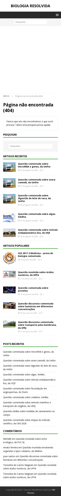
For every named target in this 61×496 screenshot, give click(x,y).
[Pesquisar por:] (30, 21)
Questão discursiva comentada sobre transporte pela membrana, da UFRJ (37, 325)
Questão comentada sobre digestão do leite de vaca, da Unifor (34, 198)
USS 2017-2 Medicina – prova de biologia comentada (35, 254)
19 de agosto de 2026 (29, 220)
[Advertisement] (30, 61)
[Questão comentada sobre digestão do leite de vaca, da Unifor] (9, 199)
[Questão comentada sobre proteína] (9, 290)
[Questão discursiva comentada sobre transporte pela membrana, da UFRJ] (9, 324)
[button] (56, 14)
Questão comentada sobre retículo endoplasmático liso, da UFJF (38, 231)
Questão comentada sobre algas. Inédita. (37, 215)
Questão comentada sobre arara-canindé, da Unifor (37, 181)
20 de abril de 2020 (28, 259)
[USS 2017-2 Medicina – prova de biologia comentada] (9, 258)
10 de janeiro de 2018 (29, 294)
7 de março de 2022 (28, 278)
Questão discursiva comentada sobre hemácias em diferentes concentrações (35, 306)
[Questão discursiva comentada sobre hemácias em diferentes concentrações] (9, 305)
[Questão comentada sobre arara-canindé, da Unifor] (9, 183)
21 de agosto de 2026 (29, 186)
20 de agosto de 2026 (29, 205)
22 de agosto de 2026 (29, 170)
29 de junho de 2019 (28, 313)
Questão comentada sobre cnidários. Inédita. (26, 397)
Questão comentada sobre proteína (33, 289)
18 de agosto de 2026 (29, 236)
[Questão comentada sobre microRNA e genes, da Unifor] (9, 167)
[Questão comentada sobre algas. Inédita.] (9, 217)
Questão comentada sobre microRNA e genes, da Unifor (34, 165)
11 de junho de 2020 (28, 331)
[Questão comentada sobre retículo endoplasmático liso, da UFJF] (9, 232)
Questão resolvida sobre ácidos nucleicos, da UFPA (36, 273)
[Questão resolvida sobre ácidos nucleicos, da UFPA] (9, 274)
